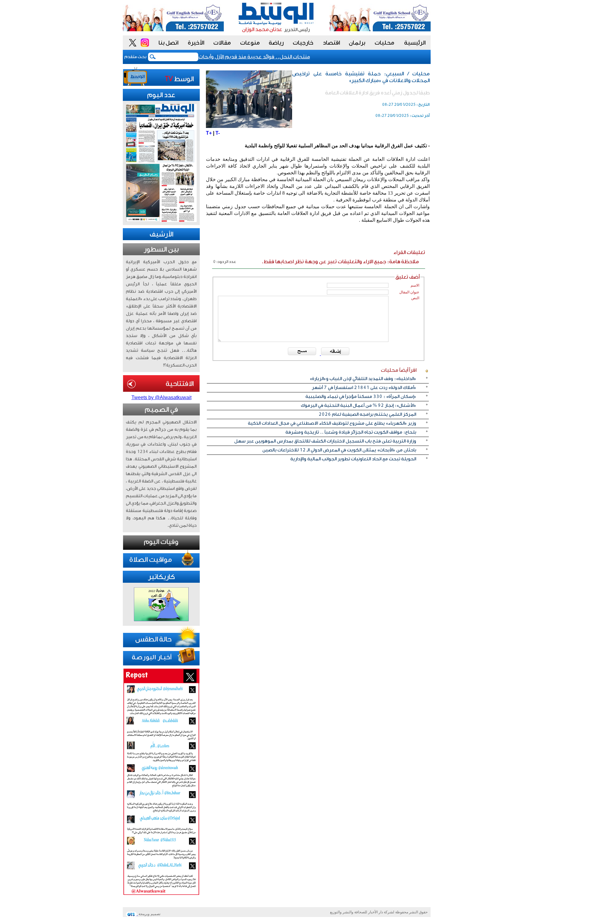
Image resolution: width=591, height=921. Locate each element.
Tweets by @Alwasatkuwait (161, 397)
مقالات (222, 42)
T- (217, 133)
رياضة (276, 42)
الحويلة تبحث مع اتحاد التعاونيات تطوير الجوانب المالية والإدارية (353, 459)
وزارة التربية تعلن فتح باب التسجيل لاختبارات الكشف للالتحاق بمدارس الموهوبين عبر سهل (325, 441)
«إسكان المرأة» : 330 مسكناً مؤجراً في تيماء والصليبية (360, 396)
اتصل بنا (169, 42)
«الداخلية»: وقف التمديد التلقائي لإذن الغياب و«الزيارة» (363, 378)
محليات (384, 42)
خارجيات (303, 42)
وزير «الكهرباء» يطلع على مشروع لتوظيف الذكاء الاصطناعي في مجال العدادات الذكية (332, 423)
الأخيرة (196, 42)
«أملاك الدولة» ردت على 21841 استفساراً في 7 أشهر (364, 387)
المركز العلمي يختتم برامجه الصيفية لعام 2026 (367, 414)
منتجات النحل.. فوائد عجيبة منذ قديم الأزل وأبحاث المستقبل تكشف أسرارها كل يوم (227, 57)
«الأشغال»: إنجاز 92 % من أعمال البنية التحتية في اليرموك (358, 405)
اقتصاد (331, 42)
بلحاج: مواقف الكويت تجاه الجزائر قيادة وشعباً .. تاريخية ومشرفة (350, 432)
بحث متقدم (135, 56)
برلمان (357, 42)
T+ (209, 133)
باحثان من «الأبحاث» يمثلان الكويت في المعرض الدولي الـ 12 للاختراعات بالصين (339, 450)
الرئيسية (415, 42)
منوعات (250, 42)
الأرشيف (161, 234)
